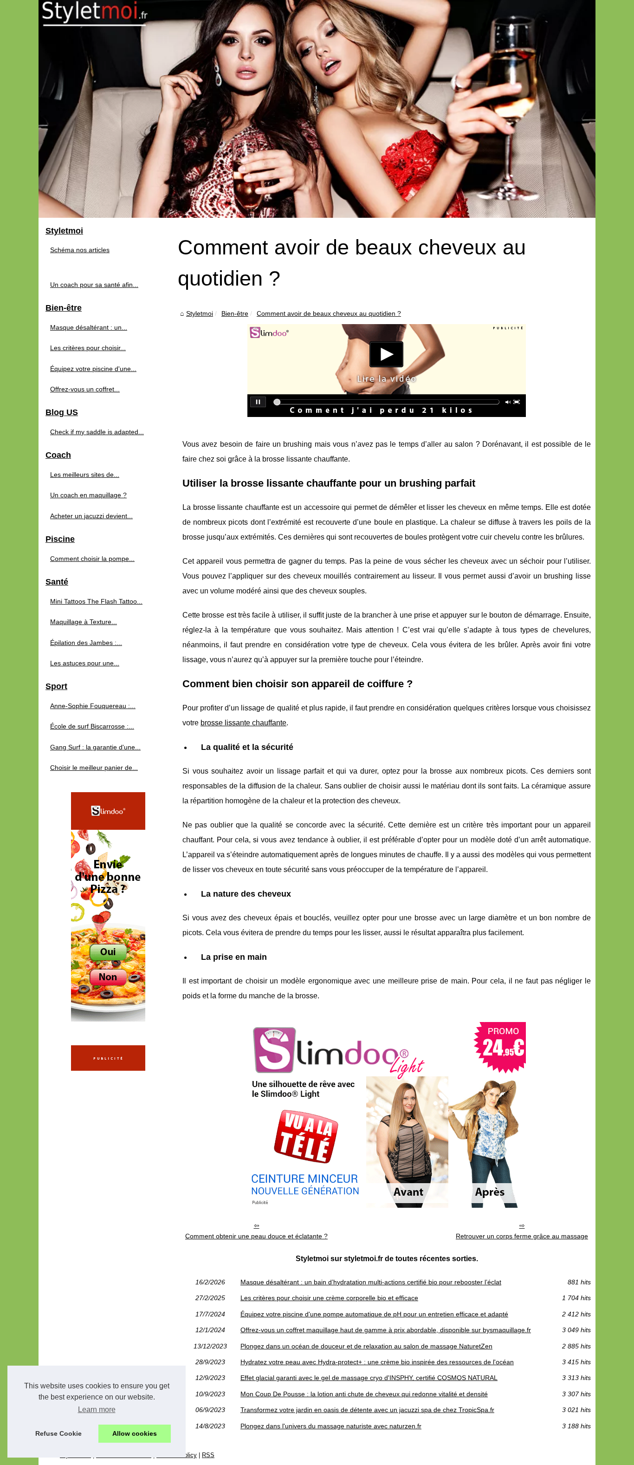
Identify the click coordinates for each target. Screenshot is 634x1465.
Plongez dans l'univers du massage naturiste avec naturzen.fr (330, 1426)
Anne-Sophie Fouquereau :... (93, 706)
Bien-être (234, 313)
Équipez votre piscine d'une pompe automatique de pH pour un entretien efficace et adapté (374, 1314)
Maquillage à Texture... (83, 621)
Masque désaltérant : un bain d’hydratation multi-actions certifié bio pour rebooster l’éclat (370, 1282)
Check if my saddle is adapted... (97, 432)
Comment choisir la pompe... (92, 558)
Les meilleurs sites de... (84, 474)
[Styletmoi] (317, 109)
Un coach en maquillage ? (88, 495)
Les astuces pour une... (84, 663)
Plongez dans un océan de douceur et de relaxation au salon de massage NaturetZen (366, 1346)
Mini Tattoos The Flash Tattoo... (96, 601)
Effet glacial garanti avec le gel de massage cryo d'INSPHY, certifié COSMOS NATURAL (369, 1377)
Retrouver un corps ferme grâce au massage (522, 1236)
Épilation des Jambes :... (86, 642)
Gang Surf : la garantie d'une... (95, 747)
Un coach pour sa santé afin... (94, 284)
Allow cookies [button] (134, 1433)
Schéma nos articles (80, 250)
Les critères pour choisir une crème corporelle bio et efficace (329, 1298)
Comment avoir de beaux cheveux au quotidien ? (329, 313)
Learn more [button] (97, 1409)
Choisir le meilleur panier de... (94, 767)
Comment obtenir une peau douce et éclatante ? (256, 1236)
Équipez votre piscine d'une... (93, 368)
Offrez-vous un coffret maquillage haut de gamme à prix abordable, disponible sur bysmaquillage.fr (385, 1330)
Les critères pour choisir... (88, 348)
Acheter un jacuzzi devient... (91, 516)
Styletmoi (199, 313)
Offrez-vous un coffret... (85, 389)
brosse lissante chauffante (243, 723)
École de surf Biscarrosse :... (92, 726)
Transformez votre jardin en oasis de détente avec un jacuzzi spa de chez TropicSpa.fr (367, 1409)
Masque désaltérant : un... (88, 327)
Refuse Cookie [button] (58, 1433)
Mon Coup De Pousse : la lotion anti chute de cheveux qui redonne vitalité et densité (364, 1394)
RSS (208, 1455)
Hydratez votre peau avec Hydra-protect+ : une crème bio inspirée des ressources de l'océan (377, 1362)
